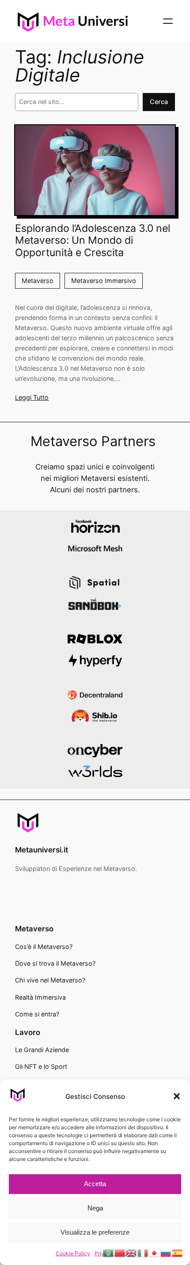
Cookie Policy (73, 1253)
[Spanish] (177, 1252)
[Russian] (166, 1252)
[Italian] (143, 1252)
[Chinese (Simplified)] (120, 1252)
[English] (131, 1252)
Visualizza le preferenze (95, 1232)
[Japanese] (154, 1252)
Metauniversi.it (41, 849)
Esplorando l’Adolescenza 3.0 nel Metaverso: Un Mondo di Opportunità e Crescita (92, 241)
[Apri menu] (168, 21)
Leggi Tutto (32, 397)
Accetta (95, 1183)
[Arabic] (108, 1252)
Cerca (159, 101)
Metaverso (37, 280)
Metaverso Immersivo (103, 280)
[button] (176, 1096)
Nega (95, 1208)
